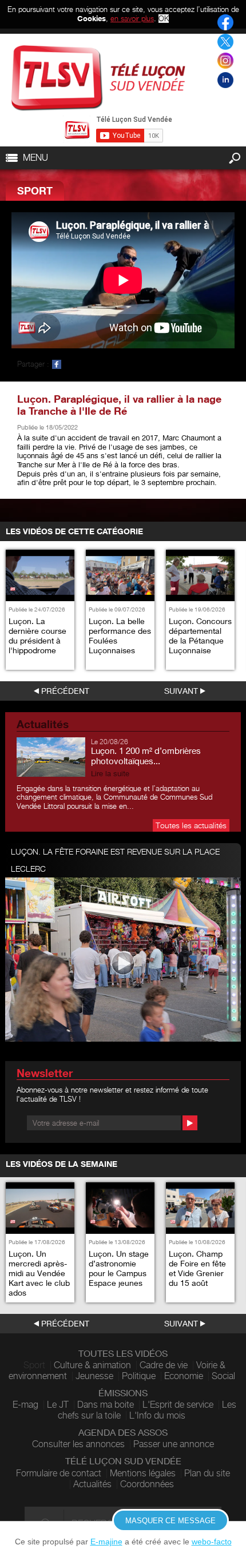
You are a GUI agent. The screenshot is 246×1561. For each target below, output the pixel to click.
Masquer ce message (170, 1520)
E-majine (106, 1541)
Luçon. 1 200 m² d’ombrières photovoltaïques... (146, 755)
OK (163, 18)
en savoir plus (132, 18)
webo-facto (212, 1541)
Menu (35, 157)
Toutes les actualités (191, 825)
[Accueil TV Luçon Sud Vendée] (98, 78)
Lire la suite (110, 773)
